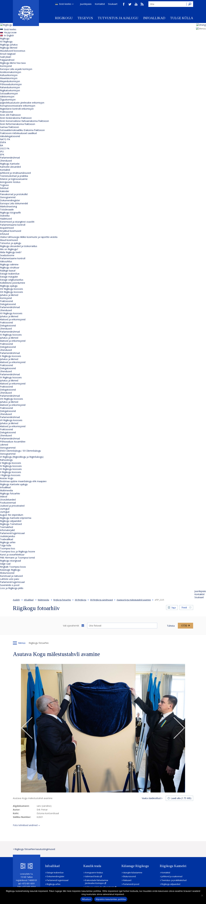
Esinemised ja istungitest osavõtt (17, 221)
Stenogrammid (7, 197)
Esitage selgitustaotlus (11, 279)
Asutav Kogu (6, 478)
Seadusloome (7, 255)
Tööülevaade (7, 209)
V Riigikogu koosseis (10, 462)
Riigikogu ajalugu (9, 285)
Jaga (173, 607)
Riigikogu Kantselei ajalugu (14, 484)
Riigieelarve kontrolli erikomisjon (17, 108)
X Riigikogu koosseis (10, 356)
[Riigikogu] (26, 13)
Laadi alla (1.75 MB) (181, 798)
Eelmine (27, 728)
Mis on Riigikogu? (9, 249)
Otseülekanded (8, 499)
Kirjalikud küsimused (10, 230)
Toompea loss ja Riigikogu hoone (17, 551)
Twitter (129, 4)
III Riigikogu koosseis (11, 469)
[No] (202, 895)
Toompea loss (7, 548)
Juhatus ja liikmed (9, 295)
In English (9, 35)
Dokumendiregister (10, 200)
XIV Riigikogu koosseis (11, 288)
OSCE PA (4, 148)
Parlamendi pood (131, 884)
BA (1, 145)
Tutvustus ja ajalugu (118, 18)
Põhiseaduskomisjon (11, 84)
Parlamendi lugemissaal (12, 533)
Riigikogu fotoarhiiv (10, 493)
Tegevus (85, 18)
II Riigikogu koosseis (10, 472)
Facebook (123, 4)
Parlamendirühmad (10, 157)
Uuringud (4, 508)
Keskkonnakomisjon (10, 72)
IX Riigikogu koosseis (11, 377)
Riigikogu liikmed (8, 47)
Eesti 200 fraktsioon (10, 114)
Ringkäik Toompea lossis (13, 566)
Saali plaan (5, 56)
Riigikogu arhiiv (7, 542)
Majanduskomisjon (10, 81)
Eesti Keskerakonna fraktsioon (16, 117)
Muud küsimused (9, 240)
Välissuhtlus (6, 261)
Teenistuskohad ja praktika (14, 175)
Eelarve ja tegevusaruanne (14, 178)
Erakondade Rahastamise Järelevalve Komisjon (96, 882)
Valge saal (5, 563)
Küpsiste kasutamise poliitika (111, 899)
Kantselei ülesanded (10, 166)
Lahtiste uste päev (9, 578)
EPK (2, 154)
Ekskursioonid (7, 572)
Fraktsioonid (6, 111)
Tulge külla (181, 18)
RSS (142, 4)
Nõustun (86, 899)
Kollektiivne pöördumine (12, 282)
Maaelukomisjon (8, 78)
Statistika (4, 215)
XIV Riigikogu (80, 599)
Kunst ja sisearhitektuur (12, 554)
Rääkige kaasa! (7, 270)
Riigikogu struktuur (9, 267)
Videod (3, 496)
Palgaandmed (7, 59)
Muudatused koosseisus (12, 50)
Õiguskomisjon (8, 99)
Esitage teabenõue (9, 273)
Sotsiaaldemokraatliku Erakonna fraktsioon (22, 130)
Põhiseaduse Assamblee (12, 441)
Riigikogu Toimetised (11, 524)
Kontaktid (100, 3)
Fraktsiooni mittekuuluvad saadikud (18, 133)
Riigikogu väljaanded (10, 520)
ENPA (3, 142)
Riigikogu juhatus (9, 44)
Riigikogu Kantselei (9, 163)
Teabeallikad (6, 539)
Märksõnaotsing (8, 206)
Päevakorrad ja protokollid (14, 194)
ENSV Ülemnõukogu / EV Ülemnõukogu (20, 450)
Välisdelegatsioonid (10, 136)
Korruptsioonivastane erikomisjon (17, 105)
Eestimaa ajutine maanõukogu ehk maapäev (23, 481)
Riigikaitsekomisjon (10, 90)
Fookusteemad (8, 502)
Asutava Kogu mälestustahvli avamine (134, 599)
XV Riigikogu (6, 41)
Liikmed (4, 444)
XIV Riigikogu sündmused (101, 599)
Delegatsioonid (8, 304)
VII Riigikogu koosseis (11, 420)
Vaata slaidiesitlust (151, 798)
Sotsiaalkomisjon (9, 93)
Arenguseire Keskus (10, 182)
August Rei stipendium (11, 514)
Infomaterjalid (7, 530)
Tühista (171, 625)
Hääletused (6, 218)
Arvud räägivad (7, 53)
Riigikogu (64, 18)
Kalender (4, 191)
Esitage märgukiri (9, 276)
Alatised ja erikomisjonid (12, 319)
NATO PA (5, 139)
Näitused (127, 880)
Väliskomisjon (7, 96)
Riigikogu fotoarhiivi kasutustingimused (34, 849)
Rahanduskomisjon (10, 87)
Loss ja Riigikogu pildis (11, 588)
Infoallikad (154, 18)
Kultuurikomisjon (9, 75)
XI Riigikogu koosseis (11, 334)
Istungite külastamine (132, 872)
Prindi (184, 607)
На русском (10, 32)
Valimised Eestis (92, 876)
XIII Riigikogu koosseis (11, 291)
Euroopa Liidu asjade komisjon (16, 69)
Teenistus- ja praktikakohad (174, 880)
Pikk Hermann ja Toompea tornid (17, 557)
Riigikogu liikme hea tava (13, 62)
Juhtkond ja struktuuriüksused (15, 172)
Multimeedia (6, 490)
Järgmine (179, 728)
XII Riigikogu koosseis (11, 313)
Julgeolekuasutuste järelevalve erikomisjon (22, 102)
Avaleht (16, 599)
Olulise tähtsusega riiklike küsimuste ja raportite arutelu (28, 236)
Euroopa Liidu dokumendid (14, 203)
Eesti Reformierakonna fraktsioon (17, 124)
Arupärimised (7, 227)
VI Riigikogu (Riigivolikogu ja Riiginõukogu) (21, 456)
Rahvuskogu (6, 459)
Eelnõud (4, 188)
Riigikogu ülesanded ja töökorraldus (18, 246)
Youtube (136, 4)
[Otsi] (189, 4)
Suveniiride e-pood (9, 585)
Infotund (4, 233)
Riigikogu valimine (9, 264)
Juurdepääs (86, 3)
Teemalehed (6, 527)
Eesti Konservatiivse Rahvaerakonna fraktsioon (24, 120)
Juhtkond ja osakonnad (171, 876)
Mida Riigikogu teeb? (10, 252)
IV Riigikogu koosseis (11, 466)
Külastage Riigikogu (10, 569)
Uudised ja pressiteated (12, 505)
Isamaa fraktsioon (9, 127)
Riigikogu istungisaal (10, 560)
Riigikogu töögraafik (10, 212)
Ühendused (6, 160)
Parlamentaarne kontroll (12, 224)
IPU (2, 151)
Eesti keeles (65, 3)
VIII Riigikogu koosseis (11, 398)
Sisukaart (112, 3)
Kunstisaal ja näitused (11, 575)
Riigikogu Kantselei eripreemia (15, 517)
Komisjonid (6, 65)
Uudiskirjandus (7, 536)
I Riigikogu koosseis (10, 475)
